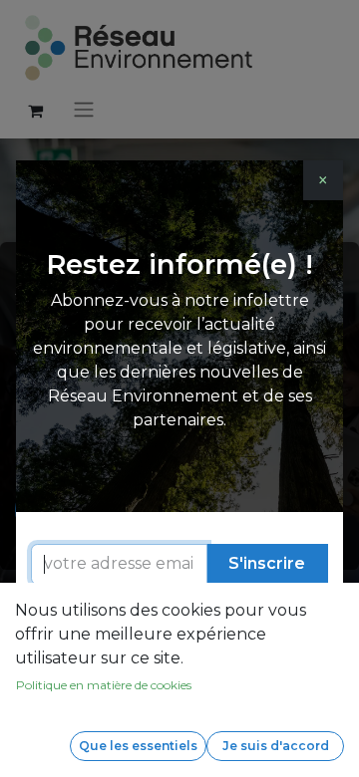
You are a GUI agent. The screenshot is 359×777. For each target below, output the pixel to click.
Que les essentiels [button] (138, 745)
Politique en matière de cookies (103, 684)
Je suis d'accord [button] (275, 745)
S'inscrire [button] (266, 563)
